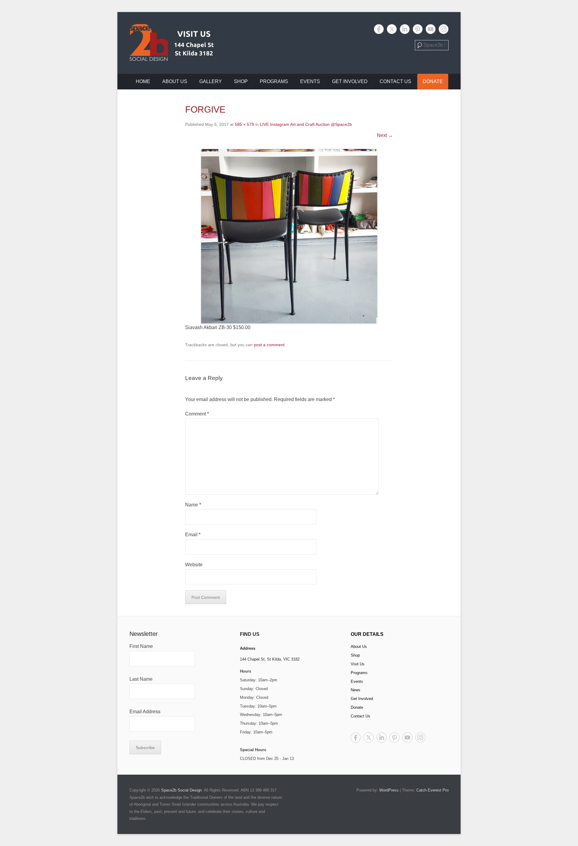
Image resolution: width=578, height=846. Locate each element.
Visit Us (358, 664)
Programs (274, 81)
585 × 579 (244, 124)
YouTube (431, 29)
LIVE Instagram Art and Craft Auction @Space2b (306, 124)
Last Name (141, 679)
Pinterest (418, 29)
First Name (141, 646)
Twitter (392, 29)
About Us (174, 81)
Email (192, 534)
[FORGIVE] (289, 236)
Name (193, 504)
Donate (433, 81)
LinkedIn (405, 29)
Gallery (210, 81)
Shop (241, 81)
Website (194, 564)
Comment (197, 413)
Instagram (444, 29)
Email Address (144, 711)
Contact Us (395, 81)
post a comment (269, 344)
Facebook (379, 29)
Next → (385, 135)
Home (143, 81)
